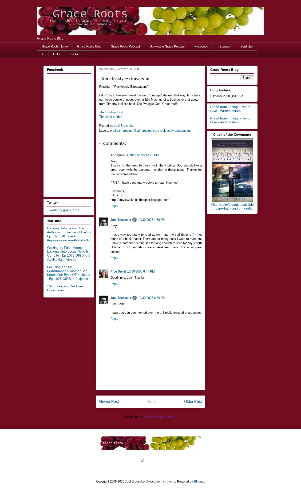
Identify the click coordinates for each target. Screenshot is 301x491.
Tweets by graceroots (63, 210)
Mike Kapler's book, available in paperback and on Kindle (232, 206)
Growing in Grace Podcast (167, 46)
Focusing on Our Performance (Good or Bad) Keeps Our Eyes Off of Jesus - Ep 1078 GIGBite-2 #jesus (68, 273)
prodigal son (150, 130)
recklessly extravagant (175, 130)
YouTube (247, 46)
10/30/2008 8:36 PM (152, 298)
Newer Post (109, 402)
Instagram (224, 46)
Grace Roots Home (55, 46)
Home (152, 402)
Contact (75, 54)
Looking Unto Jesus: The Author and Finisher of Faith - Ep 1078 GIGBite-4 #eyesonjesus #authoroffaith (69, 234)
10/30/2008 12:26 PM (144, 155)
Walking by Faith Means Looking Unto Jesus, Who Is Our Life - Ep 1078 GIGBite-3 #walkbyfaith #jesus (68, 253)
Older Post (193, 402)
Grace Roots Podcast (125, 46)
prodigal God (131, 130)
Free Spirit (118, 271)
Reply (114, 206)
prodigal (115, 130)
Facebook (201, 46)
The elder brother (110, 117)
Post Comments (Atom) (160, 417)
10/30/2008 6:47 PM (141, 271)
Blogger (199, 481)
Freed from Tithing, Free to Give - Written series (230, 109)
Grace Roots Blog (89, 46)
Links (56, 54)
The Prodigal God (111, 112)
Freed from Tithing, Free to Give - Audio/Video (230, 120)
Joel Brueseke (121, 220)
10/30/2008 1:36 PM (152, 220)
